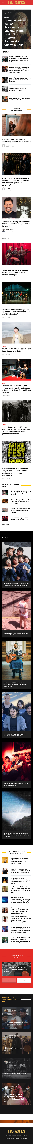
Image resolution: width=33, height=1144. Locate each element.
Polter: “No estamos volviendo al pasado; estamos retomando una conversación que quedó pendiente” (15, 181)
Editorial (17, 1138)
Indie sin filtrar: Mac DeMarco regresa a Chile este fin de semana (21, 510)
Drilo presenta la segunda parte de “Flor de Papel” (19, 99)
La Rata (8, 145)
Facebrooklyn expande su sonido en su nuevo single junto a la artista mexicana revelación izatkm (19, 910)
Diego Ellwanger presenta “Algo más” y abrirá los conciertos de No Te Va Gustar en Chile (19, 860)
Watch (3, 268)
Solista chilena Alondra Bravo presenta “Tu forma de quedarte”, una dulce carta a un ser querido (21, 940)
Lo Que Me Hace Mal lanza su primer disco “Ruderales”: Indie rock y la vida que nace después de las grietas (21, 929)
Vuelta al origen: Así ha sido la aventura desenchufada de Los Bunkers (21, 501)
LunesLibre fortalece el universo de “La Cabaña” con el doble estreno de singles (15, 272)
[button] (3, 2)
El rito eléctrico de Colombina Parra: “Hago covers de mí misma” (16, 140)
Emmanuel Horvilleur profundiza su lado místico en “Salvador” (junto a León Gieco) (21, 880)
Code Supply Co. (23, 1135)
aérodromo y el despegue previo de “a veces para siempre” (16, 784)
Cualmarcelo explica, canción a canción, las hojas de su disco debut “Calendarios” (15, 684)
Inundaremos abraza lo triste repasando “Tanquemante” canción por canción (16, 584)
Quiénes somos (10, 1138)
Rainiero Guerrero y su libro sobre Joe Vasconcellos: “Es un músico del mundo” (16, 224)
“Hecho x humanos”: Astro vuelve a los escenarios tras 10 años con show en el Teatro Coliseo (19, 59)
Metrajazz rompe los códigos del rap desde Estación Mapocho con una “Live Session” (16, 312)
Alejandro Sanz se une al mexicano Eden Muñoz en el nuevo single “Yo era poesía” (20, 870)
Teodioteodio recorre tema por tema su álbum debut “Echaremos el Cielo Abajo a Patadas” (16, 835)
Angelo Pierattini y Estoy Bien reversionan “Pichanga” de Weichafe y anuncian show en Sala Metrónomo (19, 69)
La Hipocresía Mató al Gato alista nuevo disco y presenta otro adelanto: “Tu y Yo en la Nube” (20, 889)
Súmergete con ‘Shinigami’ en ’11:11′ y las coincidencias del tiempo (15, 735)
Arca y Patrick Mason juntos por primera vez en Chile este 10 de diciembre (20, 79)
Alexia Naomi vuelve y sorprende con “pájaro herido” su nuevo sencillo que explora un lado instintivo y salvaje (21, 900)
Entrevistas (24, 1138)
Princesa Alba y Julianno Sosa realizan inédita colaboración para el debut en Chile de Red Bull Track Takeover (16, 389)
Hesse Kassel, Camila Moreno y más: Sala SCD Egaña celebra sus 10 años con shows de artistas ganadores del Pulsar (16, 430)
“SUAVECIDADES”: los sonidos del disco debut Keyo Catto (16, 350)
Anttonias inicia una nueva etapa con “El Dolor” (18, 89)
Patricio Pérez (9, 229)
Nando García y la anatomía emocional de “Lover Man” (16, 634)
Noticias (6, 17)
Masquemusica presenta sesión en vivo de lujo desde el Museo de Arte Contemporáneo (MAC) (21, 919)
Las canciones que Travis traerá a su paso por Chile (19, 518)
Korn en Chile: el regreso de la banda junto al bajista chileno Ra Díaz (21, 492)
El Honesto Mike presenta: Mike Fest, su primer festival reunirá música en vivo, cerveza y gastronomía (15, 472)
